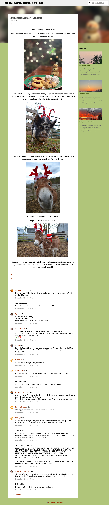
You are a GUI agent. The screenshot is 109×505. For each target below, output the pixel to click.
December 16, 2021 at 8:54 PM (26, 466)
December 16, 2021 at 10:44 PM (26, 479)
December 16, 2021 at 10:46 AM (26, 387)
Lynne (17, 314)
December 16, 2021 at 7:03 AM (26, 323)
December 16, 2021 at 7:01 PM (26, 440)
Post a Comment (16, 494)
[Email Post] (11, 273)
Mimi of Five (19, 370)
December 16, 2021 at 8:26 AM (26, 340)
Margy (17, 345)
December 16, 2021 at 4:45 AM (26, 298)
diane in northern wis (22, 471)
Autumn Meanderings (84, 93)
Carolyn (18, 418)
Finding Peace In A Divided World (86, 122)
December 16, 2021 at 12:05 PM (26, 413)
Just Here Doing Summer (84, 65)
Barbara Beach (20, 407)
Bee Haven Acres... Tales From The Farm (23, 3)
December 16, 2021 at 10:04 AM (26, 355)
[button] (11, 24)
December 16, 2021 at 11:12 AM (26, 402)
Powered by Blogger (55, 502)
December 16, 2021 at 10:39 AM (26, 376)
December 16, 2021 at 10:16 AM (26, 365)
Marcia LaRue (20, 328)
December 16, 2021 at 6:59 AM (26, 309)
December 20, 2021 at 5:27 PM (26, 490)
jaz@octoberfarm (21, 290)
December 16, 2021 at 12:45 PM (26, 425)
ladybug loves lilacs (22, 392)
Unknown (18, 360)
